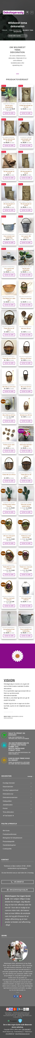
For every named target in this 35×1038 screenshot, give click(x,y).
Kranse (5, 808)
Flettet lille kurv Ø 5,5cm (9, 329)
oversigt (30, 776)
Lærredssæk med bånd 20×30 (26, 139)
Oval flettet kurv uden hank (9, 299)
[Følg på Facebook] (14, 996)
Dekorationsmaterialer (10, 797)
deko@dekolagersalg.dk (22, 1034)
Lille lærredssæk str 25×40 (9, 204)
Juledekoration (8, 805)
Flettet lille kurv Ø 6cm (9, 474)
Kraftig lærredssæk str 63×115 (26, 106)
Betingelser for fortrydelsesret (12, 838)
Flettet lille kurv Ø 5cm (9, 358)
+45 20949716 (10, 1034)
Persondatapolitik (8, 841)
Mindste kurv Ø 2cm (26, 415)
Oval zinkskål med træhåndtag (9, 237)
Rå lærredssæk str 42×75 (9, 172)
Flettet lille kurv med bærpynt (9, 567)
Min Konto (6, 830)
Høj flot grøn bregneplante (9, 106)
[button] (27, 12)
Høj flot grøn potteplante (26, 269)
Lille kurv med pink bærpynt (8, 599)
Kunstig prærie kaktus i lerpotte (9, 505)
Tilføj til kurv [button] (9, 113)
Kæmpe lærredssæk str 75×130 (9, 139)
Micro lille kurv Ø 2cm (9, 415)
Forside (4, 30)
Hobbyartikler (7, 801)
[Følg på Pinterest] (20, 996)
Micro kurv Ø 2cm (26, 386)
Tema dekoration (15, 30)
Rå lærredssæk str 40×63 (26, 204)
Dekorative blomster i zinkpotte (26, 445)
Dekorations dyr (8, 794)
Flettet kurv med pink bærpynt (26, 567)
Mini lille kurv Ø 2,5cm (9, 386)
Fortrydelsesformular (9, 834)
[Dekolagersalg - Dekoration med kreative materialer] (13, 12)
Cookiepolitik (7, 849)
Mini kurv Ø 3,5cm (26, 358)
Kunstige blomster (9, 783)
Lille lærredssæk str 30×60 (26, 172)
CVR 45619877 (26, 1029)
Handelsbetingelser (9, 845)
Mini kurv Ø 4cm (26, 328)
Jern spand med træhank (9, 269)
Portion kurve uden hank (9, 445)
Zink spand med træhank (26, 599)
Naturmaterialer (8, 786)
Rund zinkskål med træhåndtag (26, 630)
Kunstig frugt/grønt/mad (10, 790)
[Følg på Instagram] (17, 996)
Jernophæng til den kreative (9, 630)
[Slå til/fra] (31, 783)
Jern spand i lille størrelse (26, 237)
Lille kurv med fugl (26, 298)
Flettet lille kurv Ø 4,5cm (26, 475)
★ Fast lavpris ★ (8, 815)
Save (4, 86)
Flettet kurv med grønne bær (26, 536)
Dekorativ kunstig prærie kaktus (26, 505)
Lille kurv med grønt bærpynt (9, 536)
